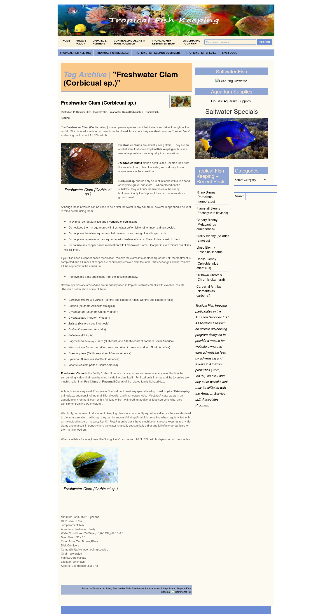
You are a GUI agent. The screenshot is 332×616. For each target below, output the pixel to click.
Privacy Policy (81, 42)
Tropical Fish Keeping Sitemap (163, 42)
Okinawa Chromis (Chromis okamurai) (210, 277)
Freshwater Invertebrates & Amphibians (153, 588)
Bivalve (103, 112)
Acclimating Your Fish (192, 42)
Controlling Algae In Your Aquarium (129, 42)
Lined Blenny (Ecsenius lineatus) (210, 249)
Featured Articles (101, 588)
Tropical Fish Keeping (75, 52)
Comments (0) (183, 591)
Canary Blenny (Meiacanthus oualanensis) (206, 224)
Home (66, 40)
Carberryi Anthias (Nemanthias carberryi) (208, 291)
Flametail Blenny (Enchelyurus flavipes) (212, 210)
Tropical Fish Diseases (112, 52)
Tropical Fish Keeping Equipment (157, 52)
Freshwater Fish (121, 588)
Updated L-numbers (100, 42)
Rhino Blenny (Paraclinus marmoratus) (205, 196)
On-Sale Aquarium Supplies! (231, 101)
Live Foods (229, 52)
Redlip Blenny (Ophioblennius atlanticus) (207, 263)
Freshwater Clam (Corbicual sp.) (98, 102)
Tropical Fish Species (201, 52)
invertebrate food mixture (122, 221)
